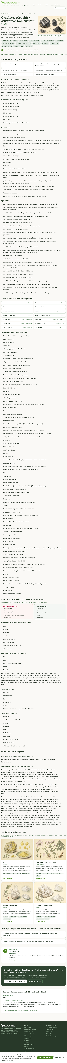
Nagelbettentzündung (8, 43)
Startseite (3, 13)
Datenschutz (49, 1034)
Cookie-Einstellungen (52, 1036)
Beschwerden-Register (30, 1029)
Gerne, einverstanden (45, 1057)
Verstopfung (36, 43)
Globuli (9, 13)
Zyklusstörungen (18, 46)
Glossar (26, 1046)
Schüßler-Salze (49, 5)
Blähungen (45, 43)
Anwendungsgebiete (24, 54)
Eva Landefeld (7, 50)
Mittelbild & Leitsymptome (8, 54)
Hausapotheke (25, 5)
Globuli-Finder (5, 5)
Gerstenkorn (59, 40)
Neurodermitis (24, 40)
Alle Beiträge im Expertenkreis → (18, 960)
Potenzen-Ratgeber (29, 1048)
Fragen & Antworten (29, 1050)
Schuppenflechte (34, 40)
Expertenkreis (50, 1029)
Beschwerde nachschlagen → (15, 981)
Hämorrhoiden (54, 43)
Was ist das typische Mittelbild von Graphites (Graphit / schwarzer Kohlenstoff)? (28, 941)
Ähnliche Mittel (59, 54)
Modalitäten (34, 54)
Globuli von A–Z (28, 1027)
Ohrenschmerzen (7, 46)
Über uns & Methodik (51, 1027)
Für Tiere (40, 5)
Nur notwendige (59, 1057)
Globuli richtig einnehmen (30, 1036)
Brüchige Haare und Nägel (24, 43)
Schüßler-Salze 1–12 (29, 1044)
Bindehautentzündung (48, 40)
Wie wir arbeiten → (34, 1010)
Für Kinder (34, 5)
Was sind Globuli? (28, 1031)
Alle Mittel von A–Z (35, 981)
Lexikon (57, 5)
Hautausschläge (6, 40)
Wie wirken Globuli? (29, 1034)
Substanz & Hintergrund (47, 54)
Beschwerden (15, 5)
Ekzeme (15, 40)
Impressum (49, 1031)
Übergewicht (28, 46)
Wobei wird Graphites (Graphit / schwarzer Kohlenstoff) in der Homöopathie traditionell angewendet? (30, 934)
